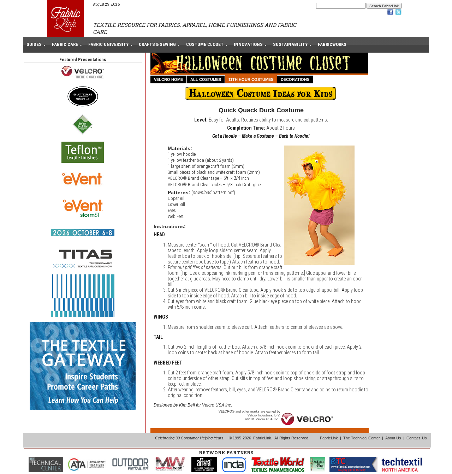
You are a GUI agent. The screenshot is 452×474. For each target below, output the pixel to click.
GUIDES (34, 44)
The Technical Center (361, 438)
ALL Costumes (205, 79)
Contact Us (416, 438)
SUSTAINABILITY (290, 44)
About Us (393, 438)
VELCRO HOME (168, 79)
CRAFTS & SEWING (157, 44)
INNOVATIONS (248, 44)
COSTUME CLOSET (205, 44)
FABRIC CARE (65, 44)
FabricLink (329, 438)
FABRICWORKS (332, 44)
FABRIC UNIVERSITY (108, 44)
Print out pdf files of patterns (194, 267)
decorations (295, 79)
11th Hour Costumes (250, 79)
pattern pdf (213, 192)
